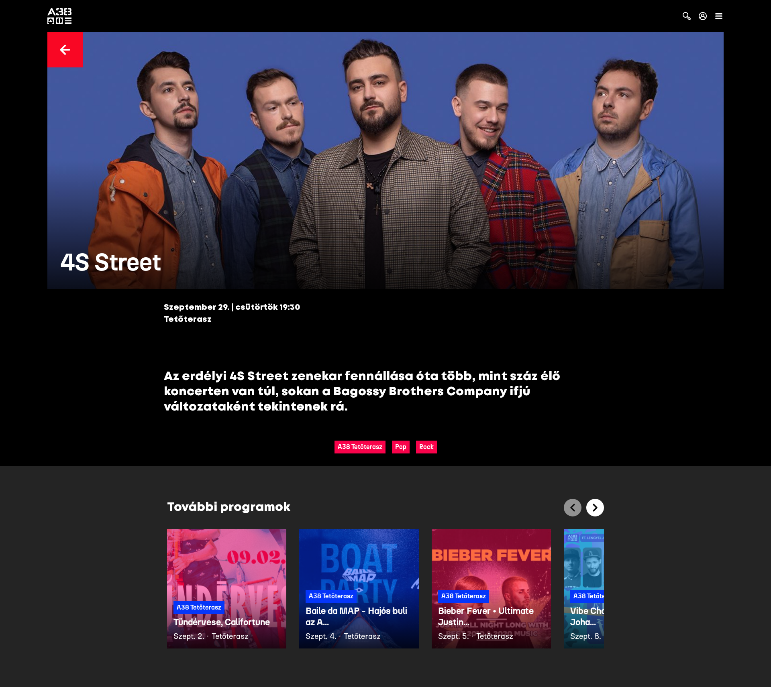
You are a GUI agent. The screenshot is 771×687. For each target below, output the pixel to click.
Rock (426, 447)
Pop (400, 447)
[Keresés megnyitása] (686, 16)
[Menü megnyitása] (719, 16)
